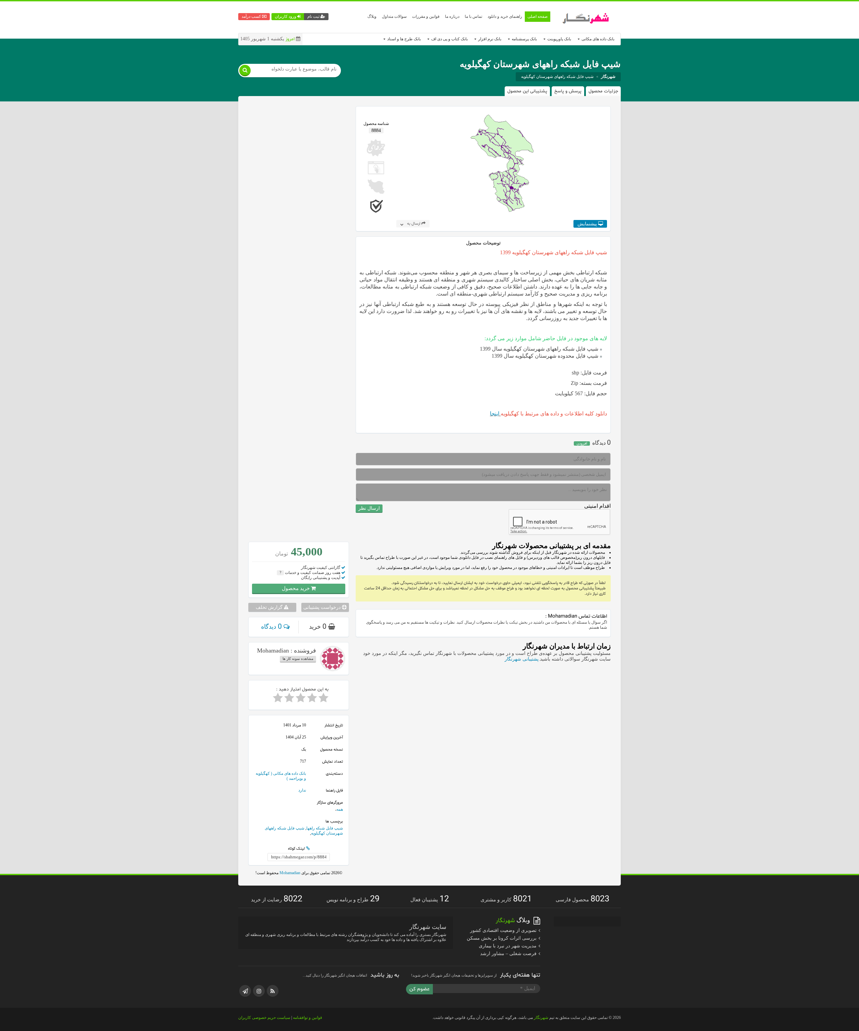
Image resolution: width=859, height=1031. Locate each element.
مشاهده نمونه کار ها (298, 659)
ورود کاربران (286, 16)
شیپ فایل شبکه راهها (324, 828)
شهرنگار (541, 1017)
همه (340, 809)
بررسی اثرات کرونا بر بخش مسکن (502, 938)
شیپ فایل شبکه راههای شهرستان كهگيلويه (557, 76)
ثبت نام (313, 16)
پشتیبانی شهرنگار (522, 659)
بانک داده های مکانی (597, 39)
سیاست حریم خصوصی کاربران (264, 1017)
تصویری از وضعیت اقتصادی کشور (504, 930)
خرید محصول (296, 588)
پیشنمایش (587, 223)
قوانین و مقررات (426, 16)
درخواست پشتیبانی (322, 607)
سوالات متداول (394, 16)
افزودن (581, 443)
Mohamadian (289, 872)
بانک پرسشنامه (524, 39)
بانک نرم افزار (489, 39)
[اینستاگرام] (259, 991)
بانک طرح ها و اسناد (403, 39)
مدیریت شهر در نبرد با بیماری (508, 945)
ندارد (302, 790)
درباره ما (452, 16)
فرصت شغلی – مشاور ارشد (509, 953)
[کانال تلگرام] (245, 991)
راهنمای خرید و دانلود (505, 16)
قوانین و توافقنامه (307, 1017)
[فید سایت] (273, 991)
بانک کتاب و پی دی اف (449, 39)
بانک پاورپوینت (558, 39)
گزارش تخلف (270, 607)
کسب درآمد (252, 16)
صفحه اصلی (537, 16)
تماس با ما (473, 16)
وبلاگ (371, 16)
